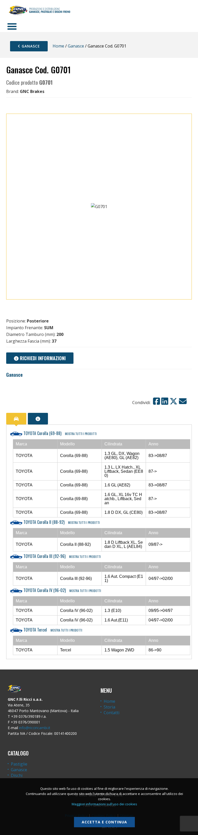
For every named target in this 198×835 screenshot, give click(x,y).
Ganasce (30, 46)
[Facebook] (156, 401)
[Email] (183, 401)
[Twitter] (173, 401)
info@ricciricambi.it (34, 727)
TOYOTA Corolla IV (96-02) (61, 590)
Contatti (111, 712)
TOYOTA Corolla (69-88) (59, 433)
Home (58, 46)
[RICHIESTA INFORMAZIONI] (38, 418)
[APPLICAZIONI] (16, 418)
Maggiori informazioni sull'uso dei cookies (104, 804)
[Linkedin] (164, 401)
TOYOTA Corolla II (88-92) (61, 522)
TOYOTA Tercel (52, 630)
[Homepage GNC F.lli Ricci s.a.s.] (39, 10)
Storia (109, 707)
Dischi (16, 775)
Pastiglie (19, 764)
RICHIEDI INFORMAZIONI (42, 358)
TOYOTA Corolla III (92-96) (61, 556)
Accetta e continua (104, 822)
